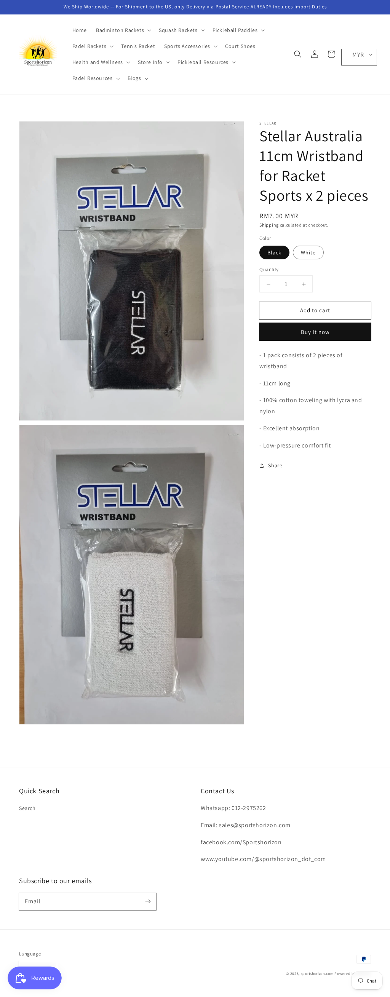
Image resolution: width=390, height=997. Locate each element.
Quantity (268, 269)
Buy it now (315, 332)
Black (274, 252)
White (308, 252)
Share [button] (275, 465)
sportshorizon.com (317, 973)
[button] (297, 54)
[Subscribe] (147, 901)
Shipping (269, 225)
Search (27, 808)
